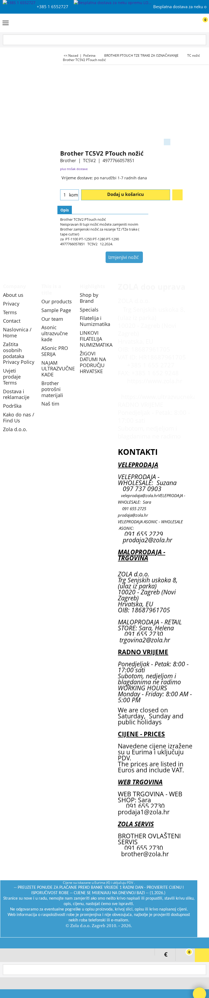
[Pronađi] (201, 40)
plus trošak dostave (74, 169)
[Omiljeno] (177, 195)
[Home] (103, 23)
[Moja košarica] (200, 23)
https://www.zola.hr (154, 381)
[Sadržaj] (5, 23)
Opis (64, 210)
